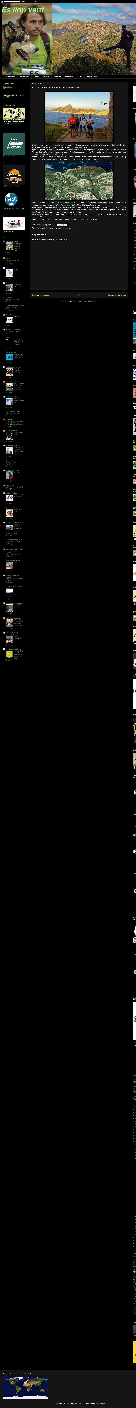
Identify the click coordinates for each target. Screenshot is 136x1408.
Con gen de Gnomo (13, 508)
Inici (79, 295)
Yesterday (9, 309)
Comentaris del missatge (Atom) (85, 301)
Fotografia (69, 76)
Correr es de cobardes (14, 283)
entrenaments (59, 228)
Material (46, 76)
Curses (36, 76)
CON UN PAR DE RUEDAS (15, 522)
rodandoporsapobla (13, 618)
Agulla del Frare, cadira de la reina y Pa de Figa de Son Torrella (19, 654)
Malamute (57, 76)
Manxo (8, 337)
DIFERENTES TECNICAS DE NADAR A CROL (19, 356)
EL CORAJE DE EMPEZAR (15, 603)
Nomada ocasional (12, 315)
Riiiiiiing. (16, 269)
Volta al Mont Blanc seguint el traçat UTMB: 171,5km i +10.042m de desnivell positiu (15, 423)
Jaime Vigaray (11, 352)
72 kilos (8, 268)
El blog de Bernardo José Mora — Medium (15, 306)
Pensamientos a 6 (12, 445)
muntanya (69, 228)
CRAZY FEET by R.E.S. (14, 560)
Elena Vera (9, 419)
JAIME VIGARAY (11, 431)
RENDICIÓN (17, 316)
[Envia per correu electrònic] (58, 225)
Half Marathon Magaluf (13, 299)
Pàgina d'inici (10, 76)
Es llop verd (23, 10)
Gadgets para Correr (13, 411)
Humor (79, 76)
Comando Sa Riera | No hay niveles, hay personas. (14, 551)
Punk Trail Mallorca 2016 (13, 554)
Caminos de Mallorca (13, 649)
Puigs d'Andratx (92, 76)
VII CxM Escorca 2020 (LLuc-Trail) (18, 370)
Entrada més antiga (117, 295)
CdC (134, 1265)
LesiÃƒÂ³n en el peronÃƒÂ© (14, 487)
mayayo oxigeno (12, 241)
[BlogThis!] (60, 225)
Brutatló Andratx (12, 493)
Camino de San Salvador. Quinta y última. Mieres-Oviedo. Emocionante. (19, 451)
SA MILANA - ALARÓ (13, 367)
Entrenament (24, 76)
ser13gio (9, 258)
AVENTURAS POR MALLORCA (12, 633)
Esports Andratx (11, 397)
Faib (134, 247)
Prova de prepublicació (13, 331)
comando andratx (46, 228)
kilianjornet (10, 485)
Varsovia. (17, 472)
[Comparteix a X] (62, 225)
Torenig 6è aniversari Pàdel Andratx (19, 400)
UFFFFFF (9, 461)
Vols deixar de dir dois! (14, 540)
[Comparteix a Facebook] (64, 225)
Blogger (102, 1403)
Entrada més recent (41, 295)
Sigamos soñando (12, 470)
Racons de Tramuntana (14, 329)
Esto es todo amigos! (12, 413)
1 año (15, 562)
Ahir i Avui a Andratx (13, 382)
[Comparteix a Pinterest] (66, 225)
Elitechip (9, 297)
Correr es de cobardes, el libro (17, 286)
